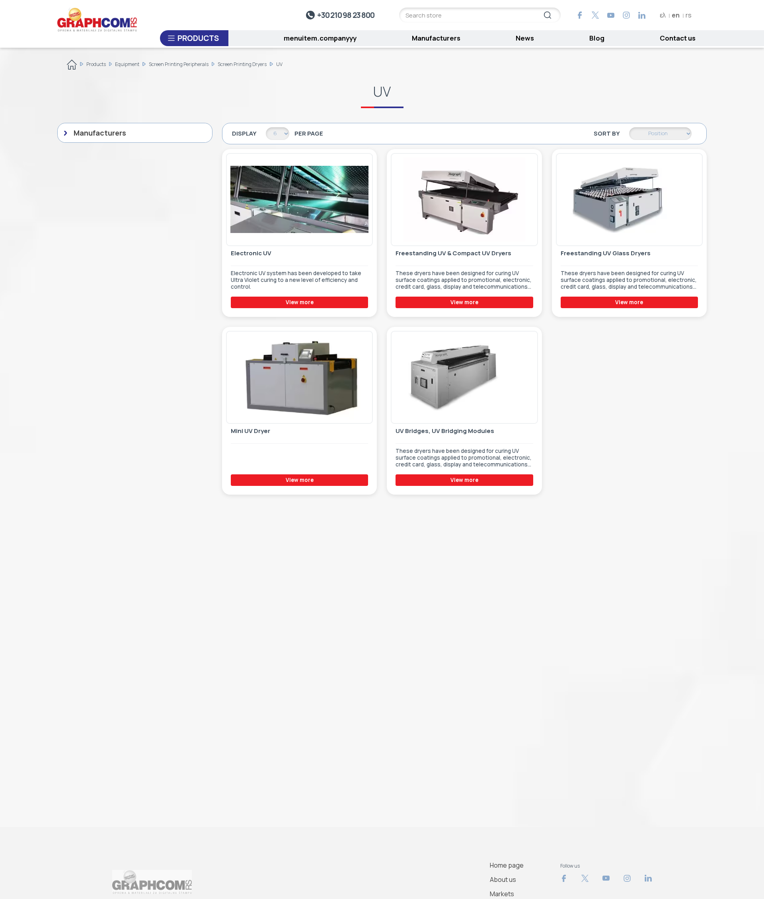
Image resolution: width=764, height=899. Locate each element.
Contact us (678, 38)
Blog (596, 38)
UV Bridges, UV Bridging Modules (445, 431)
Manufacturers (436, 38)
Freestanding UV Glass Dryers (606, 253)
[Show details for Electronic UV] (299, 199)
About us (503, 879)
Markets (502, 893)
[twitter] (595, 15)
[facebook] (579, 15)
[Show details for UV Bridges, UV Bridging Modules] (464, 377)
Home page (507, 865)
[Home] (72, 66)
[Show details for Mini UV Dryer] (299, 377)
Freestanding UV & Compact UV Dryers (453, 253)
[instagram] (626, 15)
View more (300, 302)
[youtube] (610, 15)
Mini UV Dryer (250, 431)
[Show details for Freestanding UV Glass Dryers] (629, 199)
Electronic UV (251, 253)
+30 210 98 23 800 (345, 15)
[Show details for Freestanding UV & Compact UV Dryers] (464, 199)
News (525, 38)
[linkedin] (641, 15)
